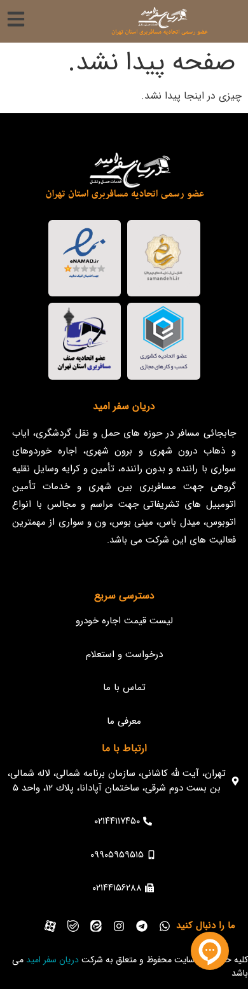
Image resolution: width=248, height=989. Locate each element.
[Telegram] (141, 926)
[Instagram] (118, 926)
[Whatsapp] (164, 926)
